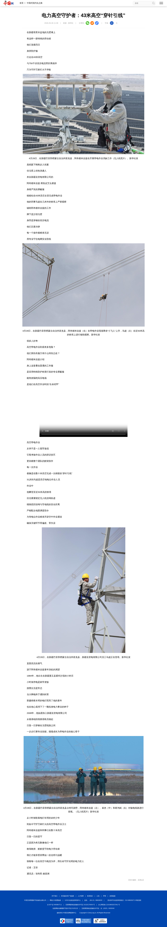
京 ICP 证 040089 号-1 (54, 905)
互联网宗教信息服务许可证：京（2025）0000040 (98, 908)
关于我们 (54, 896)
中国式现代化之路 (34, 3)
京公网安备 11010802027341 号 (109, 905)
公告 (98, 896)
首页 (21, 3)
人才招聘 (81, 896)
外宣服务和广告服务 (67, 896)
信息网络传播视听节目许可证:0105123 (65, 908)
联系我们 (90, 896)
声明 (104, 896)
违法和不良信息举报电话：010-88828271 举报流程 (124, 900)
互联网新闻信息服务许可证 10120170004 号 (80, 905)
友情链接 (112, 896)
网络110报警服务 (55, 900)
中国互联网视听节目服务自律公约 (35, 900)
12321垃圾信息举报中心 (73, 900)
